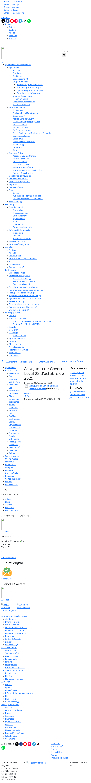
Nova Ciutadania (12, 730)
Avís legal (55, 755)
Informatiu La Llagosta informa (19, 693)
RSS (7, 696)
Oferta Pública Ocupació (16, 627)
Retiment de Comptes (15, 630)
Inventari (13, 447)
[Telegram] (20, 20)
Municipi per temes (10, 704)
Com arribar (10, 650)
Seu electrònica (12, 456)
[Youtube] (12, 20)
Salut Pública (11, 736)
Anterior (5, 557)
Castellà (12, 30)
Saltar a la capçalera (13, 1)
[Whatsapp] (29, 20)
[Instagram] (16, 20)
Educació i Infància (13, 710)
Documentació (11, 510)
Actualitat (5, 681)
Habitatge (9, 719)
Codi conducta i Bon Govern (14, 379)
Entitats (8, 662)
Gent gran (9, 716)
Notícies (8, 502)
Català (12, 27)
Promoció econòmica (14, 733)
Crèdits (54, 749)
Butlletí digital (11, 690)
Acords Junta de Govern (72, 361)
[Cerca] (64, 55)
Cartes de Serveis (13, 479)
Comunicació (11, 701)
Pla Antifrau (14, 373)
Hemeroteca (10, 699)
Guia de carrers (12, 656)
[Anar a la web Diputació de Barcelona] (80, 770)
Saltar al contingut (12, 4)
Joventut (9, 724)
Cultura (8, 707)
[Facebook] (8, 20)
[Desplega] (35, 362)
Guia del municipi (9, 647)
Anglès (12, 32)
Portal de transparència (15, 633)
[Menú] (2, 61)
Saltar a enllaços (11, 10)
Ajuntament (10, 367)
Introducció (10, 673)
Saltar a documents (12, 7)
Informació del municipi (12, 670)
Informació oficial (47, 361)
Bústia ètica (10, 484)
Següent (12, 557)
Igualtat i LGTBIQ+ (13, 721)
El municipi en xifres (14, 679)
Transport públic (12, 653)
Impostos (9, 476)
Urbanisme (14, 439)
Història (8, 676)
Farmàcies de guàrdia (15, 667)
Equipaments (11, 659)
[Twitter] (3, 20)
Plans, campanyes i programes (14, 399)
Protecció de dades (59, 758)
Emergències (11, 664)
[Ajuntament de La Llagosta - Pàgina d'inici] (16, 53)
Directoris (9, 507)
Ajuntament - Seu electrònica (19, 361)
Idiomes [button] (8, 24)
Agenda (8, 504)
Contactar (5, 17)
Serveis (8, 481)
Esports (8, 713)
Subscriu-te (6, 578)
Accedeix (5, 531)
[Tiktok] (25, 20)
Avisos (12, 453)
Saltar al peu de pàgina (14, 13)
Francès (12, 38)
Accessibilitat (56, 752)
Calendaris (13, 450)
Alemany (13, 35)
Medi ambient (11, 727)
